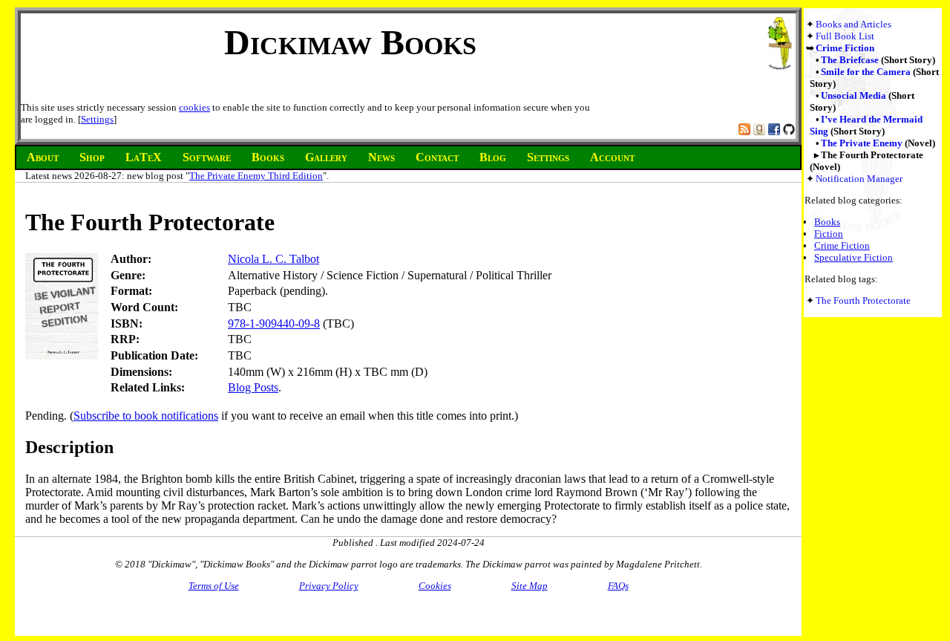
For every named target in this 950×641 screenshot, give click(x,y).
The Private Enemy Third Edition (256, 175)
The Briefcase (850, 59)
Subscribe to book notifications (145, 415)
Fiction (828, 233)
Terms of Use (214, 585)
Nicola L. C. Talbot (273, 259)
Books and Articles (853, 24)
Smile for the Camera (866, 71)
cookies (194, 107)
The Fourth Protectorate (863, 300)
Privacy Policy (328, 585)
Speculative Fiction (853, 257)
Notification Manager (859, 178)
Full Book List (845, 36)
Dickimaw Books (350, 42)
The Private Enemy (861, 143)
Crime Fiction (845, 47)
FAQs (618, 585)
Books (827, 221)
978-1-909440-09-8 (274, 323)
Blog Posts (253, 387)
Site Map (529, 585)
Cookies (435, 585)
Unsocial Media (853, 95)
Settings (97, 119)
